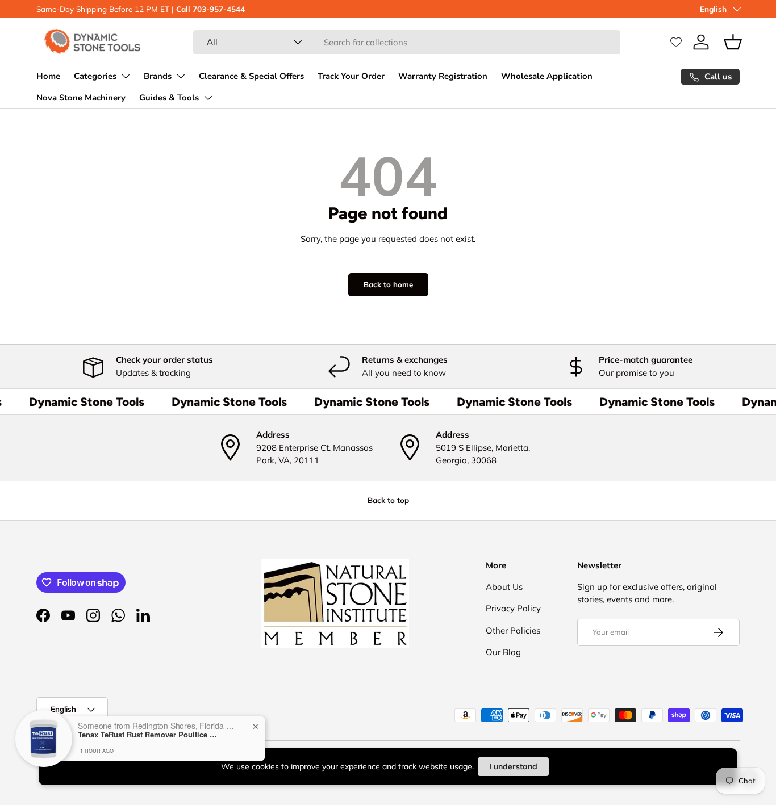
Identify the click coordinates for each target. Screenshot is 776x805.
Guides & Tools (169, 97)
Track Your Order (351, 76)
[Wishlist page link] (676, 42)
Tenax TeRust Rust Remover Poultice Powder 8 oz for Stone (149, 734)
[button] (732, 42)
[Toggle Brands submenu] (180, 76)
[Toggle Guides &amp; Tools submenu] (208, 97)
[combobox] (406, 42)
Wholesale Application (547, 76)
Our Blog (503, 652)
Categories (95, 76)
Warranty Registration (442, 76)
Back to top (388, 500)
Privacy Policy (513, 608)
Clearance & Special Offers (251, 76)
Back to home (388, 284)
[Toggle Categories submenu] (125, 76)
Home (48, 76)
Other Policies (513, 630)
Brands (158, 76)
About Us (504, 586)
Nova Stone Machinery (81, 97)
